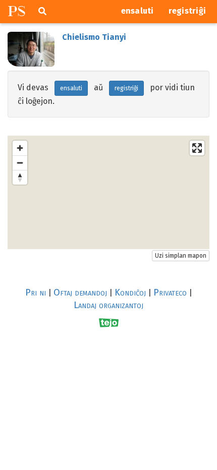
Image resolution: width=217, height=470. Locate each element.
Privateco (170, 292)
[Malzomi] (20, 162)
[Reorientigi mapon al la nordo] (20, 177)
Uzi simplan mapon (180, 255)
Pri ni (35, 292)
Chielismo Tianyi (94, 37)
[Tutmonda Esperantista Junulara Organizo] (109, 322)
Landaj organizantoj (108, 305)
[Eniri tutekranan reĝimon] (197, 148)
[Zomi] (20, 148)
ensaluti (137, 11)
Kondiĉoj (130, 292)
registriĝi (187, 11)
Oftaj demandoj (80, 292)
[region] (108, 192)
